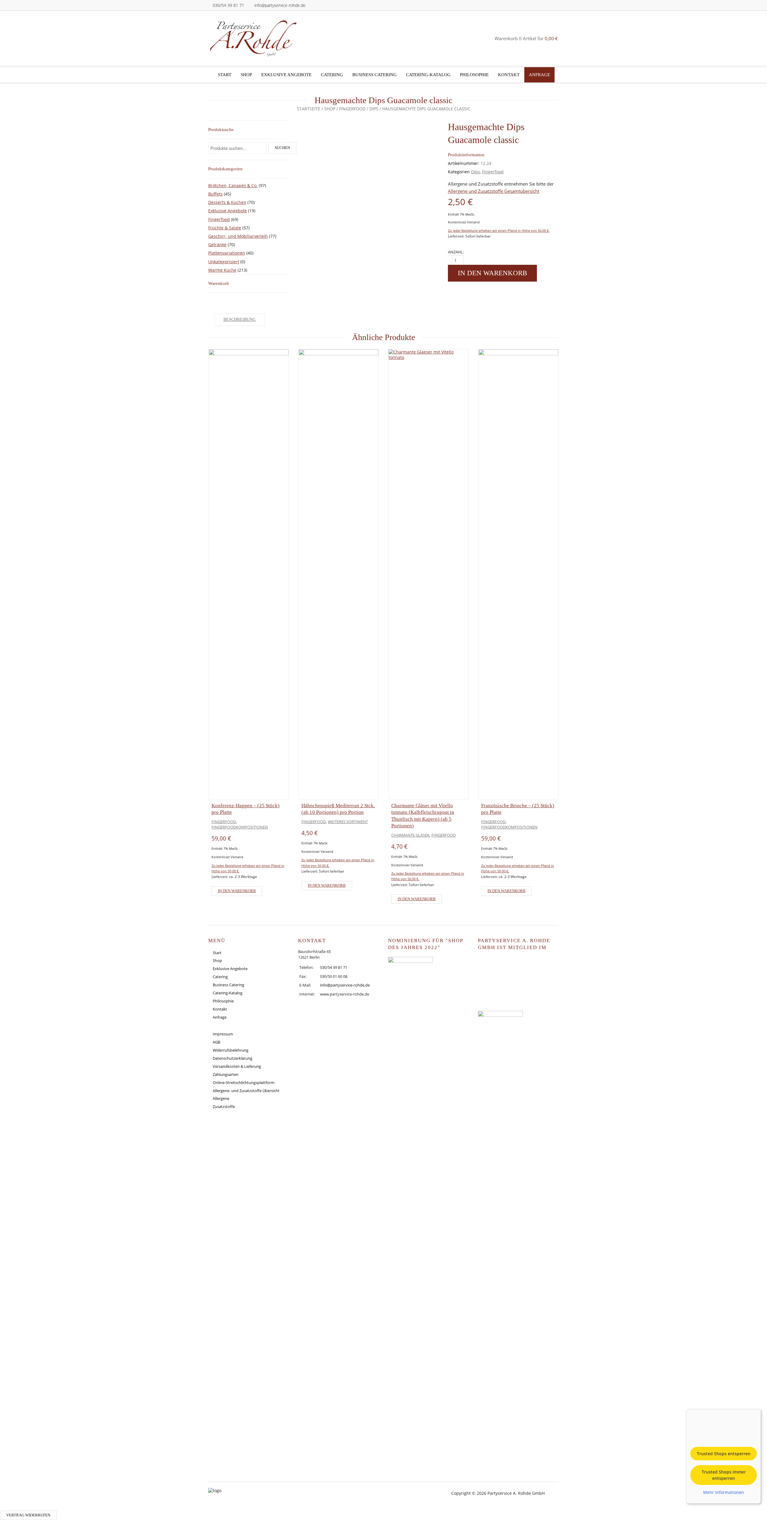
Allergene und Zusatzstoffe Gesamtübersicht (493, 191)
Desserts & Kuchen (227, 202)
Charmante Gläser (410, 835)
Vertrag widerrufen (28, 1515)
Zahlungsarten (225, 1074)
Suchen (282, 148)
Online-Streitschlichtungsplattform (243, 1082)
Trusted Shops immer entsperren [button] (724, 1475)
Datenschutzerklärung (232, 1058)
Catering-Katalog (428, 74)
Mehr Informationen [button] (723, 1492)
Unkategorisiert (223, 261)
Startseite (308, 109)
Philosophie (474, 74)
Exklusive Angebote (286, 74)
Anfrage (539, 74)
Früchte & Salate (224, 228)
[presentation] (190, 625)
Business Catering (374, 74)
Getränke (217, 244)
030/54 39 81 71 (228, 5)
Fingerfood (352, 109)
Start (224, 74)
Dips (373, 109)
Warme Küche (222, 270)
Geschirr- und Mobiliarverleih (238, 236)
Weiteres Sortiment (348, 821)
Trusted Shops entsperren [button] (724, 1453)
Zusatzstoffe (224, 1106)
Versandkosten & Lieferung (237, 1066)
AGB (216, 1042)
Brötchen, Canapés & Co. (233, 185)
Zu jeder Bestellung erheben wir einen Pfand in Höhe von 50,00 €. (498, 230)
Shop (246, 74)
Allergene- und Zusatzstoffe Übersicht (246, 1090)
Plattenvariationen (226, 253)
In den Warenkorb (492, 273)
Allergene (221, 1098)
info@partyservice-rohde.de (280, 5)
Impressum (223, 1034)
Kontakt (509, 74)
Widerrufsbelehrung (230, 1050)
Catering (332, 74)
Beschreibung (240, 319)
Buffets (215, 194)
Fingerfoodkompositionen (240, 827)
